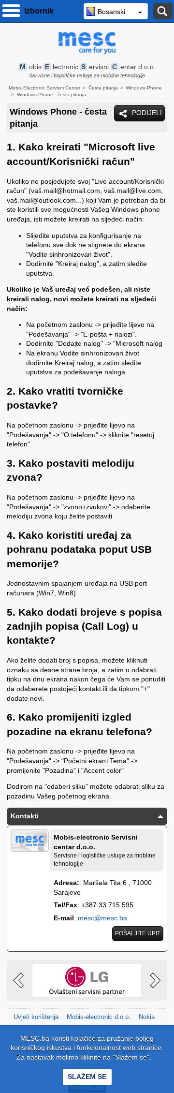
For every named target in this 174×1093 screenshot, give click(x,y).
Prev (20, 980)
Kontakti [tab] (25, 816)
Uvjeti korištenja (36, 1016)
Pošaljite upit (137, 933)
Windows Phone (144, 87)
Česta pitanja (103, 87)
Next (154, 980)
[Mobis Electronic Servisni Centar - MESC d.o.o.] (87, 43)
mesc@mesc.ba (102, 918)
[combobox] (116, 11)
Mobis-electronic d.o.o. (98, 1016)
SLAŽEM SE (87, 1076)
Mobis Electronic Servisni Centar (44, 87)
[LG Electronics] (86, 980)
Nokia (147, 1016)
